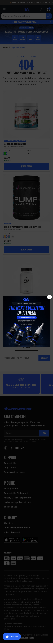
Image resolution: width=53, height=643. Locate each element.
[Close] (49, 297)
